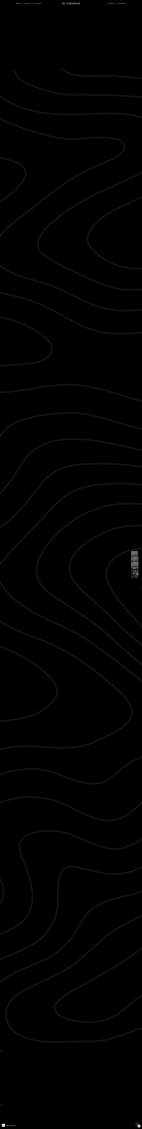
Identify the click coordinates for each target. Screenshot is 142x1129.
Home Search (37, 3)
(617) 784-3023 (121, 3)
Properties (27, 3)
